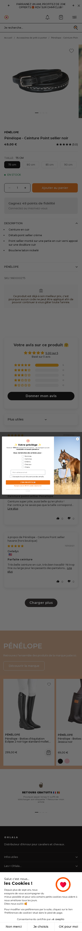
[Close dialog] (77, 439)
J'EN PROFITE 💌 (28, 482)
